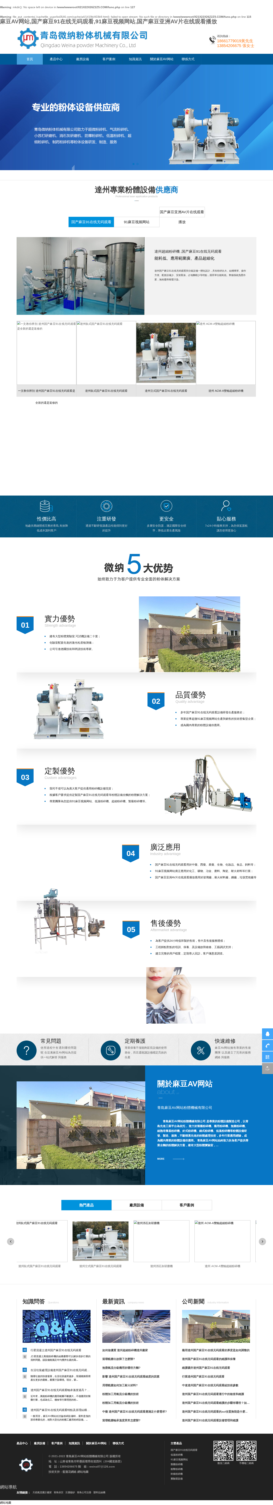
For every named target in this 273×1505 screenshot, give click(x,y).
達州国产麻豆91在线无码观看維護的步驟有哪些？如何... (216, 1402)
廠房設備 (82, 59)
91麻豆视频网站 (179, 1459)
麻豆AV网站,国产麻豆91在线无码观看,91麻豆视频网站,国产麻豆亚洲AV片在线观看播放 (108, 21)
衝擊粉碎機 (177, 1469)
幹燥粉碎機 (177, 1474)
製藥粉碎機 (177, 1464)
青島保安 (58, 1492)
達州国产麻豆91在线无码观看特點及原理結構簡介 (61, 1410)
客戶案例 (109, 59)
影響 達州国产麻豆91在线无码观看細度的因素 (130, 1376)
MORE (160, 1158)
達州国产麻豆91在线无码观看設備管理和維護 (210, 1420)
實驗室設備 (177, 1478)
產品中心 (56, 59)
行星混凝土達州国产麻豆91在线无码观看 (56, 1350)
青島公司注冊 (84, 1492)
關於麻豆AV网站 (161, 59)
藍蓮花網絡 (70, 1471)
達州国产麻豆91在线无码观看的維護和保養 (209, 1359)
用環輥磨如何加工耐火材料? (120, 1385)
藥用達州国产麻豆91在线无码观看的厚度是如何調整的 (216, 1350)
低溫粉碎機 (177, 1454)
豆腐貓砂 (70, 1492)
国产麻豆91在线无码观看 (184, 1450)
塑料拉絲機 (99, 1492)
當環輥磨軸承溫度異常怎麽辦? (121, 1420)
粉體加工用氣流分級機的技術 (120, 1394)
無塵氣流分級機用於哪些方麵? (121, 1367)
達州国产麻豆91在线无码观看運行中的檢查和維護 (213, 1394)
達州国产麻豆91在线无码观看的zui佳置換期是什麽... (215, 1411)
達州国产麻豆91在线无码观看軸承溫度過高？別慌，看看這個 (61, 1390)
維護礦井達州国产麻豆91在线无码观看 (206, 1367)
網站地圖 (83, 1471)
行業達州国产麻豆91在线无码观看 (203, 1376)
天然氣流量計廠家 (42, 1492)
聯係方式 (188, 59)
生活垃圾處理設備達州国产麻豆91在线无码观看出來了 (61, 1370)
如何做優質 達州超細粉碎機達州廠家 (125, 1350)
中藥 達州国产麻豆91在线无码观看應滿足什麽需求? (134, 1411)
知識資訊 (135, 59)
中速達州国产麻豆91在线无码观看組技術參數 (210, 1385)
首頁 (30, 59)
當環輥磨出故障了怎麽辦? (118, 1359)
